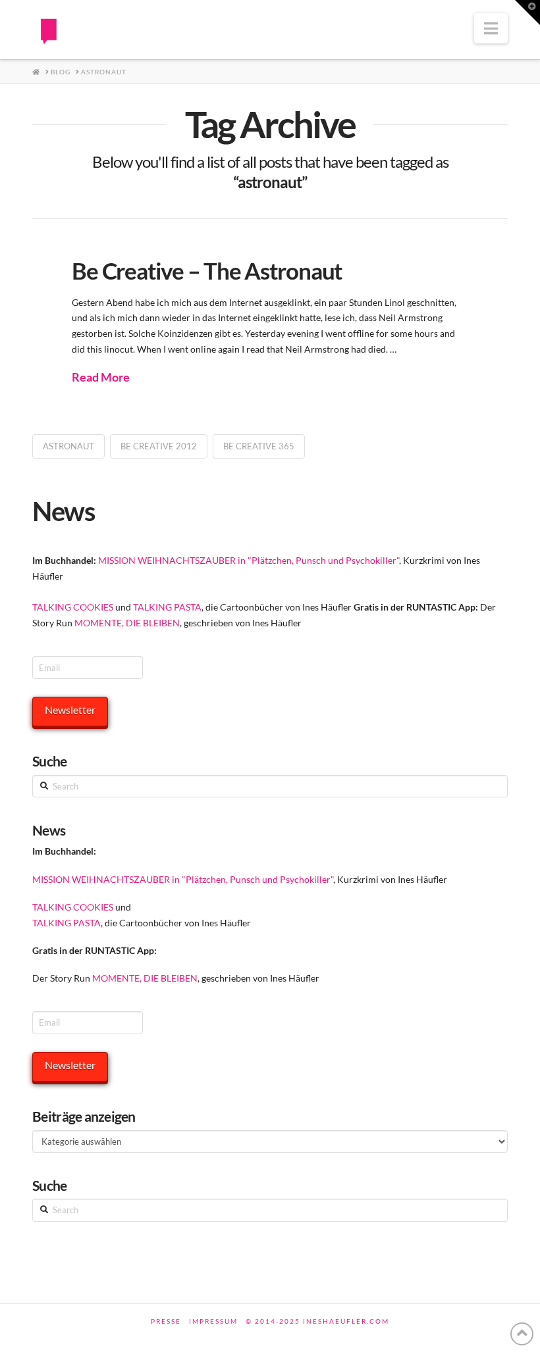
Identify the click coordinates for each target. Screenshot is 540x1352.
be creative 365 (258, 446)
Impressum (213, 1321)
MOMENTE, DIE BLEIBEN (127, 622)
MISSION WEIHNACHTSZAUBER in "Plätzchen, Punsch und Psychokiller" (248, 560)
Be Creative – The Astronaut (207, 270)
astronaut (68, 446)
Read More (101, 377)
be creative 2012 (159, 446)
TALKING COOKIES (72, 607)
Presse (166, 1321)
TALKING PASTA (167, 607)
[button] (491, 28)
